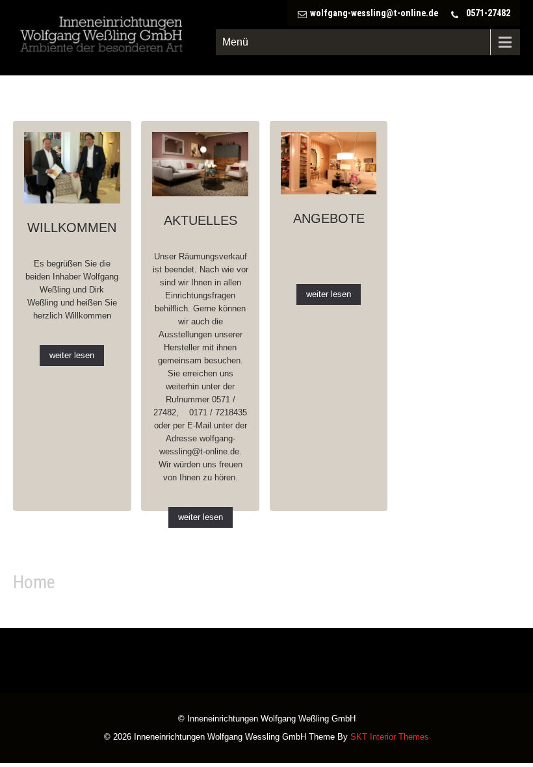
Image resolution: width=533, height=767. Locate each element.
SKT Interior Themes (389, 737)
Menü (235, 41)
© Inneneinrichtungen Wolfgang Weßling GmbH (267, 719)
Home (34, 582)
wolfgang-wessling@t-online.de (374, 13)
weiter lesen (71, 355)
